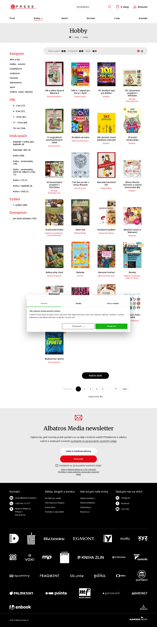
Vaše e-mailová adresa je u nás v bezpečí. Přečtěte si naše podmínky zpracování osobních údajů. (78, 472)
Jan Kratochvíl (54, 362)
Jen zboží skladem (24, 218)
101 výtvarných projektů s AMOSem (132, 93)
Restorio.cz (85, 512)
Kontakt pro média (53, 498)
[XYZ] (143, 538)
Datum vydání (54, 51)
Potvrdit (78, 458)
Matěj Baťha (106, 188)
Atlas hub (80, 229)
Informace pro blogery (54, 502)
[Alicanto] (76, 576)
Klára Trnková (132, 278)
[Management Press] (47, 557)
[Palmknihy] (21, 593)
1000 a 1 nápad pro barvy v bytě (80, 91)
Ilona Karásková (54, 235)
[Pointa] (56, 593)
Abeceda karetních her (106, 183)
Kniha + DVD (21, 191)
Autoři (64, 18)
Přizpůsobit (76, 326)
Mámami (132, 235)
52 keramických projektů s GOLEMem (54, 185)
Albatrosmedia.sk (87, 502)
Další (125, 389)
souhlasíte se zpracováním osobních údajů (93, 441)
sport (12, 87)
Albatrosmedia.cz (87, 498)
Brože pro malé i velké (132, 315)
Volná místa (50, 507)
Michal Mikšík (80, 233)
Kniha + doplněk (22, 185)
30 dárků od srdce (80, 137)
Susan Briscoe (54, 146)
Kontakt (143, 18)
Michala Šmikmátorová (132, 100)
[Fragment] (49, 576)
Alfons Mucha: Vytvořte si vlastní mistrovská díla (132, 185)
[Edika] (100, 576)
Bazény (132, 272)
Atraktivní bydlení (106, 229)
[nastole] (140, 557)
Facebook (125, 503)
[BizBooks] (54, 538)
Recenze (91, 18)
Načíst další (95, 375)
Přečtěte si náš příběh (54, 512)
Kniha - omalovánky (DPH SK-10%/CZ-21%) (24, 172)
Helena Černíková (106, 233)
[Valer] (31, 538)
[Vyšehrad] (119, 557)
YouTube (125, 509)
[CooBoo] (13, 557)
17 (116, 389)
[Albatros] (107, 538)
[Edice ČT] (121, 576)
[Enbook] (20, 607)
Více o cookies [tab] (113, 303)
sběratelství (16, 82)
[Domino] (14, 538)
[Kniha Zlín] (90, 557)
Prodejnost (72, 51)
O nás (117, 18)
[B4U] (19, 576)
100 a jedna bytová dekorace (54, 91)
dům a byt (15, 59)
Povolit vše (111, 326)
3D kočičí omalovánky (132, 138)
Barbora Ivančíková (53, 233)
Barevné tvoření (106, 272)
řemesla (14, 77)
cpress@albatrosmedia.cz (26, 498)
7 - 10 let (19, 117)
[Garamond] (111, 593)
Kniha (18, 155)
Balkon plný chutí (54, 272)
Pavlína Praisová (54, 275)
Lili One (80, 275)
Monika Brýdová (54, 96)
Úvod (12, 18)
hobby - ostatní (17, 64)
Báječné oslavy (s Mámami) (132, 230)
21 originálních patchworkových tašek (54, 140)
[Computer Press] (65, 557)
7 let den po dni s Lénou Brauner (80, 183)
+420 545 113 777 (22, 503)
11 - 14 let (20, 122)
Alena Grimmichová (80, 141)
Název (88, 51)
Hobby (85, 37)
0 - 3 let (19, 105)
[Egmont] (84, 538)
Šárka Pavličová (132, 320)
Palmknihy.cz (85, 507)
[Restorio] (144, 607)
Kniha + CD (20, 180)
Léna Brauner (80, 188)
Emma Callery (80, 96)
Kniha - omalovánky (23, 162)
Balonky (80, 272)
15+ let (19, 128)
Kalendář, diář (21, 150)
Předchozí (67, 389)
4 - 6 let (19, 111)
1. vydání (20, 205)
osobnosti (15, 73)
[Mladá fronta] (85, 593)
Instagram (125, 498)
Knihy (37, 18)
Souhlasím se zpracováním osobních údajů (80, 465)
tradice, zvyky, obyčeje (21, 91)
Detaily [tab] (78, 303)
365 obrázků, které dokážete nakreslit (106, 138)
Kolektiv (106, 96)
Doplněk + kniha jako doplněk (23, 143)
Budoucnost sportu (54, 358)
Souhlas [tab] (44, 303)
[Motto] (125, 538)
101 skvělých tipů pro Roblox (106, 91)
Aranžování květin (54, 229)
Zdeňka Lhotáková (132, 275)
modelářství (16, 68)
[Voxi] (29, 557)
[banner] (23, 6)
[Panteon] (142, 576)
